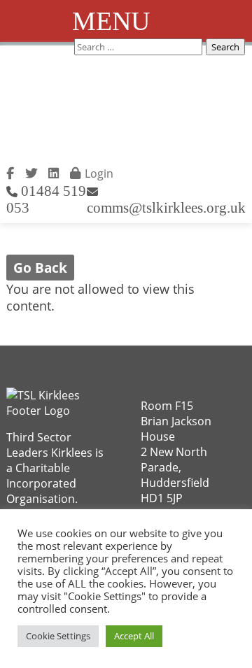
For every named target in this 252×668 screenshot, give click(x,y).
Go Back (40, 267)
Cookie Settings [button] (58, 636)
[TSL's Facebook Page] (10, 172)
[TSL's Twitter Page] (31, 172)
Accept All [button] (134, 636)
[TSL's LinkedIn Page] (53, 172)
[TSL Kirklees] (75, 110)
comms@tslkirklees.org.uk (166, 207)
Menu (111, 21)
